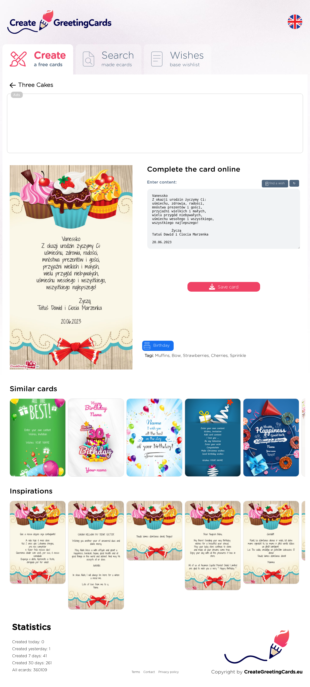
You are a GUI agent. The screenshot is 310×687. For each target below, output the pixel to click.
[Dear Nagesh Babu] (214, 546)
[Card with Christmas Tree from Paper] (214, 438)
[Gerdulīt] (272, 542)
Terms (136, 672)
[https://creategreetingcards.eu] (143, 22)
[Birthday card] (97, 438)
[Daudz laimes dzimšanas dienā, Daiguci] (155, 531)
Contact (149, 672)
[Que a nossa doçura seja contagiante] (39, 542)
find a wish (277, 183)
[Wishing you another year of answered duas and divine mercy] (97, 555)
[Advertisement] (155, 124)
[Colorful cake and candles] (39, 438)
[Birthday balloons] (155, 438)
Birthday (161, 345)
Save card (228, 287)
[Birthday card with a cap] (272, 438)
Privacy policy (168, 672)
